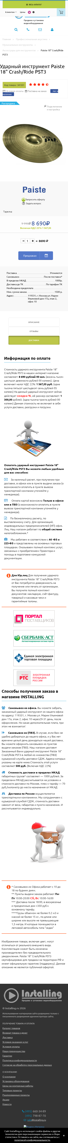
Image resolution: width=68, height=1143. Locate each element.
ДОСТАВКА (34, 340)
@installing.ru (36, 1119)
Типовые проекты (12, 1090)
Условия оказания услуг (15, 1041)
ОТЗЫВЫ (34, 331)
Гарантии (7, 1055)
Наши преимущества (13, 1051)
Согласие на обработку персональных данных (27, 1064)
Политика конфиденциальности (19, 1060)
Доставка (7, 1037)
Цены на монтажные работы (17, 1085)
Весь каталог (35, 4)
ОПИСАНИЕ (33, 322)
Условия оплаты (11, 1046)
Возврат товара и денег (15, 1032)
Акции (5, 1099)
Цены (22, 12)
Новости (7, 1104)
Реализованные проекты (16, 1094)
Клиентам (10, 12)
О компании (9, 1076)
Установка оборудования (15, 1081)
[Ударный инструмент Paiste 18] (34, 144)
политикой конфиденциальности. (32, 1139)
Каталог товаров (11, 1028)
